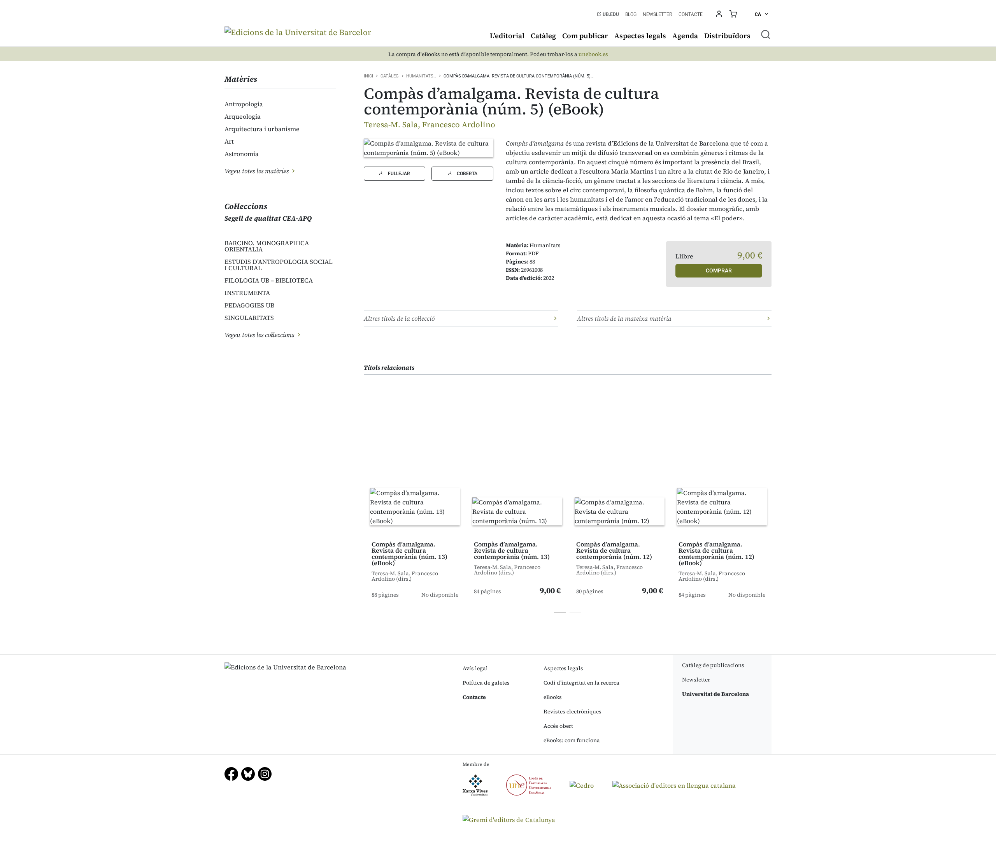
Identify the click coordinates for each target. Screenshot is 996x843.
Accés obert (558, 726)
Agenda (685, 35)
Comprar (719, 270)
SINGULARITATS (249, 317)
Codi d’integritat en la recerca (581, 683)
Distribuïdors (727, 35)
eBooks (553, 697)
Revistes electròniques (572, 711)
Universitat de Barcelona (715, 694)
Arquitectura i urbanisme (262, 129)
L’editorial (507, 35)
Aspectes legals (640, 35)
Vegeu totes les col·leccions (260, 334)
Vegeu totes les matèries (257, 171)
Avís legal (475, 668)
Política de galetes (486, 683)
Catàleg (543, 35)
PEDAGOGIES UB (249, 305)
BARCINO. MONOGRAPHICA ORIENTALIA (266, 246)
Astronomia (241, 154)
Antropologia (243, 104)
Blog (631, 14)
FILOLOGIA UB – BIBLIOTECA (268, 280)
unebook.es (593, 54)
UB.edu (610, 14)
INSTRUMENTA (247, 293)
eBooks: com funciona (572, 740)
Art (229, 141)
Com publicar (585, 35)
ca (758, 14)
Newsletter (657, 14)
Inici (368, 76)
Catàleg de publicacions (713, 665)
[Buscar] (766, 34)
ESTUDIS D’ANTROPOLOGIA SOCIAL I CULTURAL (278, 264)
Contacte (691, 14)
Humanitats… (421, 76)
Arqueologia (242, 116)
